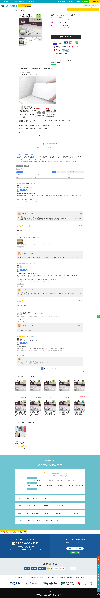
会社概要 (33, 577)
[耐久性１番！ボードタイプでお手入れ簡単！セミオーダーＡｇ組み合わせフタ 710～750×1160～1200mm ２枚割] (35, 405)
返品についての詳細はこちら (56, 62)
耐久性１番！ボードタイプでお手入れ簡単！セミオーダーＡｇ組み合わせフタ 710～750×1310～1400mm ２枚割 (42, 316)
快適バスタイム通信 (19, 577)
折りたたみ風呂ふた (51, 480)
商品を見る (24, 448)
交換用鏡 (46, 505)
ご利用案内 (27, 577)
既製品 (58, 505)
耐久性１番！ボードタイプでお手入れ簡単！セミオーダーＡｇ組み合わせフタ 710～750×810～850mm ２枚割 (79, 393)
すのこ (67, 5)
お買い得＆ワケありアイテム (52, 520)
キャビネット (52, 505)
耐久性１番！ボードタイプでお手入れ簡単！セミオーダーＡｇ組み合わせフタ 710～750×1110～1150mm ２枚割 (42, 350)
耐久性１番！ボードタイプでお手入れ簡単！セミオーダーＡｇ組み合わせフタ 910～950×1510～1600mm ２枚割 (42, 244)
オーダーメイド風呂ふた (36, 5)
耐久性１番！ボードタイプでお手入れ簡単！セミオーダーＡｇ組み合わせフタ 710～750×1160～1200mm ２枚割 (35, 413)
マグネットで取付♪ (31, 520)
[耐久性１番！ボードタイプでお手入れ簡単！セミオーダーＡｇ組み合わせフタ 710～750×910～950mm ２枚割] (64, 405)
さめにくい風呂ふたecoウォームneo (76, 485)
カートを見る (95, 1)
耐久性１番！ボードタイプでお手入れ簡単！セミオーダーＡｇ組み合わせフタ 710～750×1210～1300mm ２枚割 (79, 413)
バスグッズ (75, 5)
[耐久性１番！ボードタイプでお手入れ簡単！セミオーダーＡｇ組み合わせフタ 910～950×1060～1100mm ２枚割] (35, 385)
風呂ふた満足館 (18, 9)
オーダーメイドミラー (31, 505)
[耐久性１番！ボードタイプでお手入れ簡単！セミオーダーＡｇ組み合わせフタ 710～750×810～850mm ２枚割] (79, 385)
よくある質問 (47, 577)
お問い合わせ (69, 577)
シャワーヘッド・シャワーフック (46, 513)
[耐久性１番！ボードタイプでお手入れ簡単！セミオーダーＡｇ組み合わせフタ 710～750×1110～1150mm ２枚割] (20, 405)
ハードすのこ (36, 498)
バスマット (70, 513)
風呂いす (29, 513)
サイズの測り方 (39, 577)
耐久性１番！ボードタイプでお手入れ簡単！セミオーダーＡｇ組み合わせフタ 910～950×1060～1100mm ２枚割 (35, 393)
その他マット (43, 498)
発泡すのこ (29, 498)
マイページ (70, 1)
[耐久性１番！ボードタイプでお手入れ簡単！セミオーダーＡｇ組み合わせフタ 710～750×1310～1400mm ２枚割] (50, 405)
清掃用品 (76, 513)
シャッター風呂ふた (31, 480)
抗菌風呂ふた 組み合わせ (20, 10)
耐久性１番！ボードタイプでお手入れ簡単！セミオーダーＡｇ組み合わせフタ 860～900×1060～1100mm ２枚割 (64, 393)
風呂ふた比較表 (55, 577)
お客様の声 (62, 577)
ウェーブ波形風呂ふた (61, 480)
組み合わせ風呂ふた (41, 480)
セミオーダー (28, 10)
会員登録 (78, 1)
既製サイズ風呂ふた (45, 5)
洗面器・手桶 (35, 513)
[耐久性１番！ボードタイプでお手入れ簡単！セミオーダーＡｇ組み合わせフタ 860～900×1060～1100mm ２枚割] (64, 385)
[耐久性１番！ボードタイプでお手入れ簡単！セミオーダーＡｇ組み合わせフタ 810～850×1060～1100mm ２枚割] (20, 385)
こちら (63, 54)
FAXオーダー (62, 1)
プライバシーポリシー (59, 594)
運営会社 (38, 594)
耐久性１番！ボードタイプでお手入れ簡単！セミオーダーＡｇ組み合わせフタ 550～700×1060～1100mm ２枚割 (49, 393)
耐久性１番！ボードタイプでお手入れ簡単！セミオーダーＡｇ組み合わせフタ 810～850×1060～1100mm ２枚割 (20, 393)
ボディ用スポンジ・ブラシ (60, 513)
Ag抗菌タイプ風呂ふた (54, 5)
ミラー (71, 5)
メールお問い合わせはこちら (75, 548)
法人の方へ (83, 577)
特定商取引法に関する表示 (47, 594)
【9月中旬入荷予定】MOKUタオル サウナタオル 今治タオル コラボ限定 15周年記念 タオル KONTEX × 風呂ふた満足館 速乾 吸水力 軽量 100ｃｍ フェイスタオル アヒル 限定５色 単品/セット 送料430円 (21, 440)
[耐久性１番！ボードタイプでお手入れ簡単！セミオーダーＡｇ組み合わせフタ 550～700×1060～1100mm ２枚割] (50, 385)
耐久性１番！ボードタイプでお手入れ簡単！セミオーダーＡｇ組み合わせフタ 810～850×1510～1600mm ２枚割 (42, 204)
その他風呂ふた (61, 5)
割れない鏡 (40, 505)
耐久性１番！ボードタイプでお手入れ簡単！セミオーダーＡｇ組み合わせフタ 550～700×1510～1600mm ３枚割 (42, 281)
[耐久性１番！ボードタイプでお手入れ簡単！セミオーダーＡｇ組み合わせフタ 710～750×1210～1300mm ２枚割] (79, 405)
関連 (62, 505)
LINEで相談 (85, 1)
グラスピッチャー (40, 520)
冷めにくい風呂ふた (72, 480)
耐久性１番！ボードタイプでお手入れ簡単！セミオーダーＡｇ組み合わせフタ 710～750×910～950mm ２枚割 (64, 413)
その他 (79, 5)
